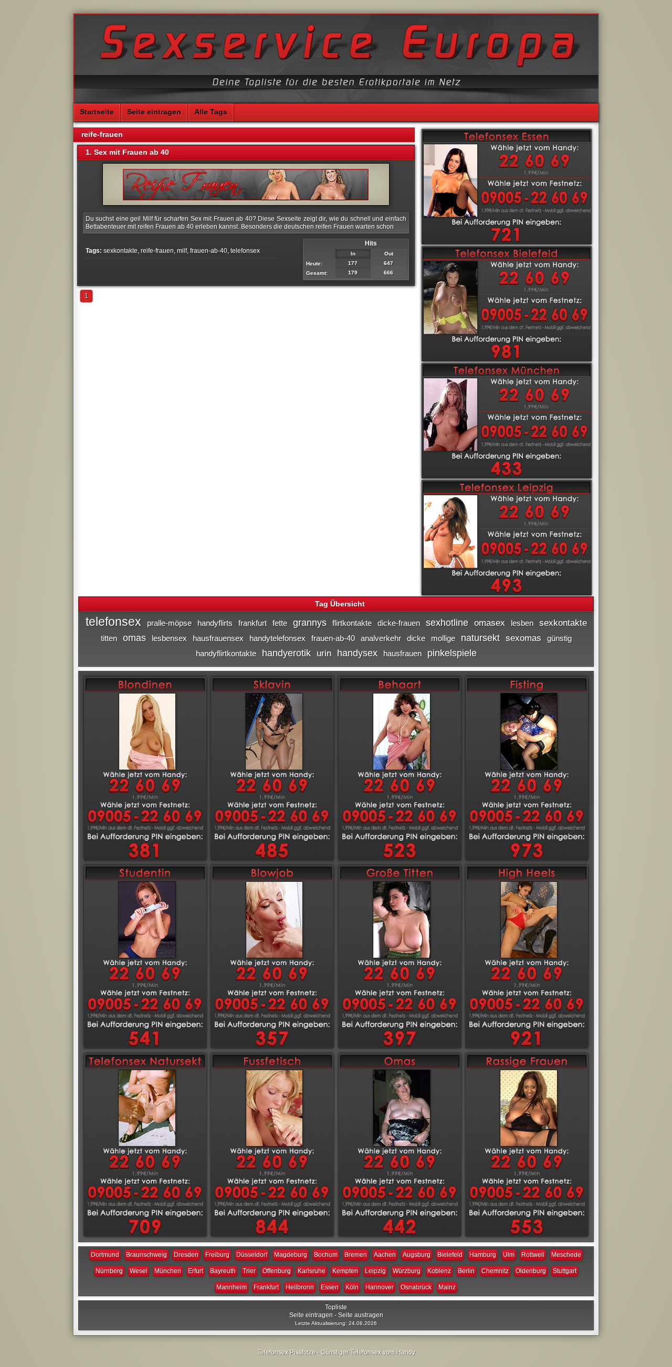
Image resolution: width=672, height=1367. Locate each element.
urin (324, 653)
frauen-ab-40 (208, 250)
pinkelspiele (452, 653)
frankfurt (252, 622)
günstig (559, 638)
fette (279, 622)
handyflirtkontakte (226, 653)
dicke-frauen (398, 622)
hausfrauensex (218, 638)
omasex (489, 623)
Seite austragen (360, 1315)
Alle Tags (210, 112)
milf (182, 250)
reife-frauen (157, 250)
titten (109, 638)
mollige (443, 638)
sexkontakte (120, 250)
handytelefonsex (277, 638)
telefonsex (245, 250)
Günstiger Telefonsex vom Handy (368, 1352)
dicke (416, 638)
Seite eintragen (154, 112)
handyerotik (286, 653)
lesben (522, 622)
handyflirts (215, 622)
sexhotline (447, 622)
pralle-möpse (169, 622)
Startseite (97, 112)
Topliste (336, 1307)
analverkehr (381, 638)
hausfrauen (402, 653)
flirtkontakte (352, 622)
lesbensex (169, 638)
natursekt (480, 638)
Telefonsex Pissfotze (286, 1352)
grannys (310, 622)
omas (134, 638)
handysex (357, 653)
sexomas (523, 638)
